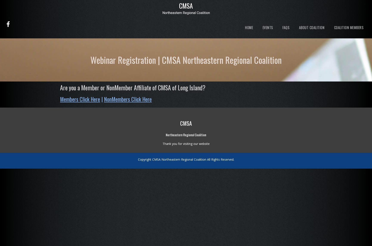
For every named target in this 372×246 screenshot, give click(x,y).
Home (248, 27)
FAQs (286, 27)
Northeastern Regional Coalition (186, 13)
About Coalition (311, 27)
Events (267, 27)
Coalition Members (348, 27)
